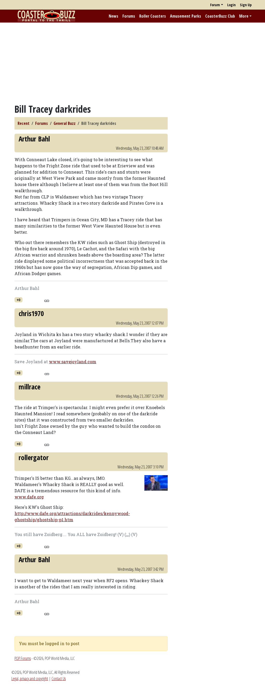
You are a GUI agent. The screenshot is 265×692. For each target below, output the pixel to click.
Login (231, 4)
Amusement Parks (185, 16)
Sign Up (246, 4)
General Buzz (65, 123)
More (243, 16)
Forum (215, 4)
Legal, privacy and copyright (29, 678)
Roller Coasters (152, 16)
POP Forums (22, 658)
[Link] (46, 300)
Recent (24, 123)
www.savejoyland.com (72, 361)
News (113, 16)
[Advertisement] (132, 63)
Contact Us (58, 678)
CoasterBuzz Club (220, 16)
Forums (128, 16)
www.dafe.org (29, 497)
